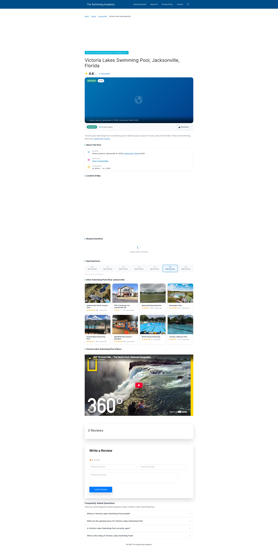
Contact (180, 4)
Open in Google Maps (100, 161)
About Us (154, 4)
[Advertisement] (139, 35)
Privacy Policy (167, 4)
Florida (93, 16)
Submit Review (100, 489)
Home (87, 16)
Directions (185, 127)
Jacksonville (102, 16)
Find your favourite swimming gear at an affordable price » (106, 53)
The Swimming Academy (101, 4)
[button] (188, 4)
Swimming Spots (139, 4)
